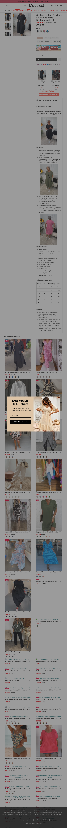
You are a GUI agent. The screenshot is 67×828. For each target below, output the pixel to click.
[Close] (58, 398)
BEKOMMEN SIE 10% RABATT (20, 421)
